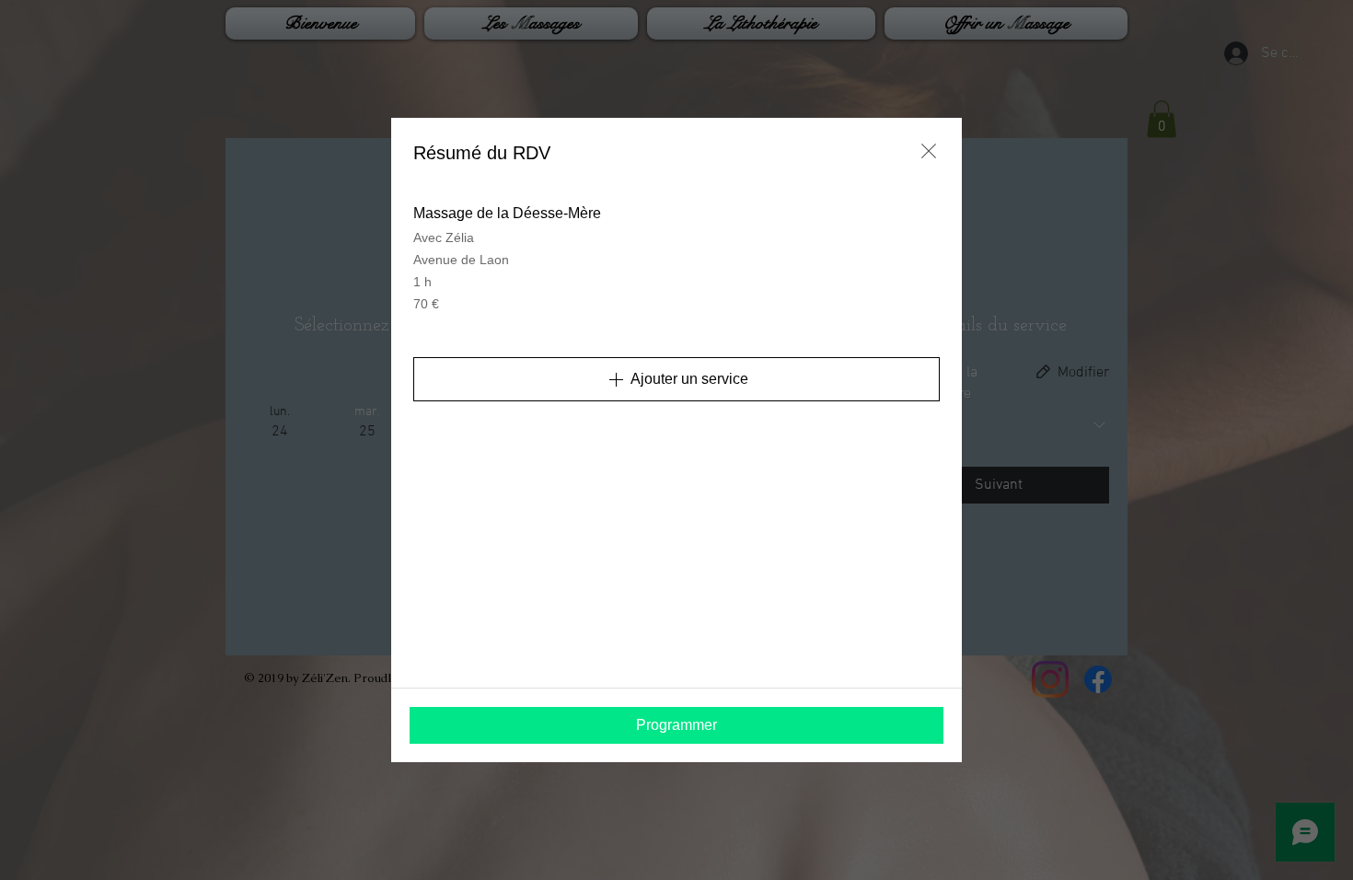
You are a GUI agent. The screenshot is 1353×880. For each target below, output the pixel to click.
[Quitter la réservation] (929, 151)
